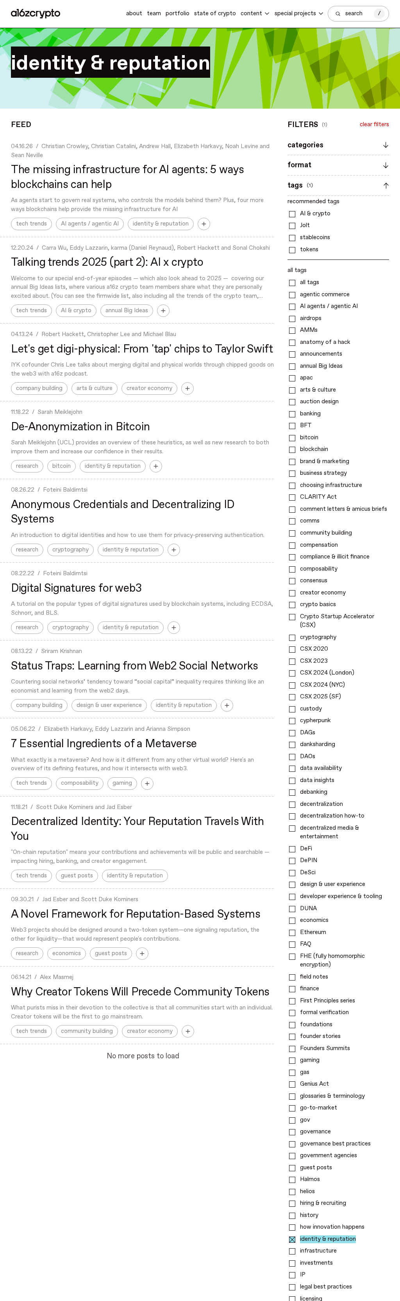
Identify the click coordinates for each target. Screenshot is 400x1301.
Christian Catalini (113, 146)
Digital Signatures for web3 (76, 588)
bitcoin (61, 466)
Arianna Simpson (168, 729)
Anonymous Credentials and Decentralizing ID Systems (122, 512)
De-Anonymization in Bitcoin (80, 427)
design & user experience (109, 705)
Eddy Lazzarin (89, 248)
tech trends (31, 224)
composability (79, 783)
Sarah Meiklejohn (60, 412)
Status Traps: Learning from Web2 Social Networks (134, 666)
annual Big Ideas (126, 311)
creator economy (149, 388)
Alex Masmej (56, 977)
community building (87, 1031)
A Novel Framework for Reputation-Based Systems (136, 914)
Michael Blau (159, 334)
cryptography (70, 550)
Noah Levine (241, 146)
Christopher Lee (108, 334)
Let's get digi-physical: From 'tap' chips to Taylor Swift (142, 349)
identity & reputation (161, 224)
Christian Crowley (64, 146)
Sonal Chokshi (251, 248)
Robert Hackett (198, 248)
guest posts (77, 876)
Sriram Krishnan (61, 651)
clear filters (374, 125)
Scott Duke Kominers (64, 807)
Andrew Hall (155, 146)
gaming (122, 783)
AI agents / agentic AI (90, 224)
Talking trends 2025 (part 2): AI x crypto (107, 262)
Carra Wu (54, 248)
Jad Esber (119, 807)
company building (39, 388)
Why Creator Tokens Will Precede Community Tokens (140, 992)
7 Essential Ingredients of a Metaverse (104, 744)
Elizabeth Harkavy (198, 146)
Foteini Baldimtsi (65, 490)
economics (66, 953)
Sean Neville (27, 155)
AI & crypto (76, 311)
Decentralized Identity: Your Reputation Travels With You (137, 829)
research (27, 466)
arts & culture (94, 388)
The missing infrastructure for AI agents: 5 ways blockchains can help (127, 177)
